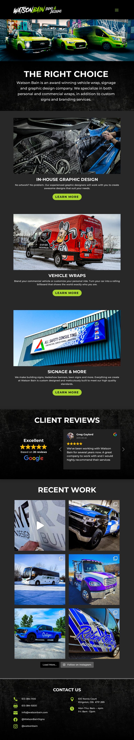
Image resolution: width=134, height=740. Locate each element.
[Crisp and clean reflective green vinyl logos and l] (39, 579)
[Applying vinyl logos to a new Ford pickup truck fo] (39, 525)
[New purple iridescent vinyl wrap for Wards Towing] (94, 579)
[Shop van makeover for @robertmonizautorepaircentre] (94, 633)
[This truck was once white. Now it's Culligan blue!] (39, 633)
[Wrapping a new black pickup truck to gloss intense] (94, 525)
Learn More (67, 196)
